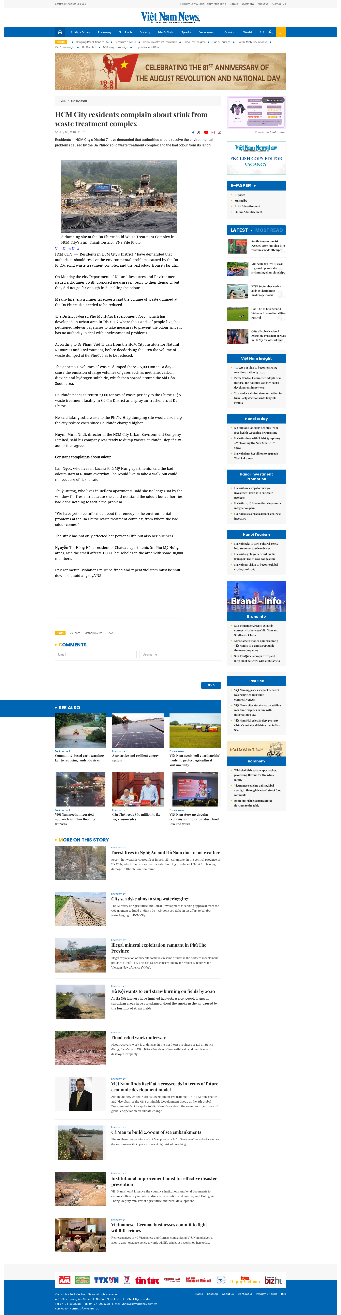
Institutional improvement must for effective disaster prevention (164, 1181)
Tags (60, 633)
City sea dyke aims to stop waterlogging (149, 899)
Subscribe (241, 200)
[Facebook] (193, 132)
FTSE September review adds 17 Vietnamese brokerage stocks (266, 290)
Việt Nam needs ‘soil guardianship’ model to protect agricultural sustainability (195, 760)
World (247, 32)
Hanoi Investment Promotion (160, 42)
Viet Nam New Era (125, 42)
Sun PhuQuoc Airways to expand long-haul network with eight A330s (257, 658)
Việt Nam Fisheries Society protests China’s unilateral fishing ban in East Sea (257, 725)
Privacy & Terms (266, 1294)
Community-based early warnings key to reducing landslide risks (79, 757)
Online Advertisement (248, 212)
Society (145, 32)
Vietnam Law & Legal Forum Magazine (203, 4)
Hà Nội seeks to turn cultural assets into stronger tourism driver (256, 546)
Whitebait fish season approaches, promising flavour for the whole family (255, 775)
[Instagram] (213, 132)
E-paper (241, 186)
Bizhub (234, 4)
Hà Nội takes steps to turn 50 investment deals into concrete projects (253, 492)
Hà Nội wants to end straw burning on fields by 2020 (163, 991)
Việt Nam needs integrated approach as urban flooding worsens (75, 819)
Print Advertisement (247, 206)
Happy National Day (147, 47)
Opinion (229, 32)
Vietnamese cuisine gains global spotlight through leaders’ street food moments (257, 790)
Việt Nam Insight (65, 47)
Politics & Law (80, 32)
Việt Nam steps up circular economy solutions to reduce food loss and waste (194, 819)
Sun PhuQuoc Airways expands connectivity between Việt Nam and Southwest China (256, 630)
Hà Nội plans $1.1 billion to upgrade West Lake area (256, 456)
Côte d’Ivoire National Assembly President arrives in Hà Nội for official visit (268, 335)
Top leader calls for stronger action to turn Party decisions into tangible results (258, 398)
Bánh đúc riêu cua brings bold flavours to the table (253, 803)
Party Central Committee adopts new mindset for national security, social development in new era (257, 382)
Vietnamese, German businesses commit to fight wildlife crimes (159, 1227)
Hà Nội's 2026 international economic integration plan (258, 505)
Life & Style (165, 32)
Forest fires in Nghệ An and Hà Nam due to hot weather (165, 852)
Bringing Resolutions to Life (92, 42)
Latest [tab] (239, 230)
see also (69, 708)
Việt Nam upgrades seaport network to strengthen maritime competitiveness (256, 694)
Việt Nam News (170, 17)
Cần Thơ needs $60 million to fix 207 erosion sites (136, 816)
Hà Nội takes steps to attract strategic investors (257, 516)
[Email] (219, 132)
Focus (61, 42)
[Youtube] (206, 132)
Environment (207, 32)
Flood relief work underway (138, 1037)
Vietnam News (93, 633)
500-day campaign (115, 47)
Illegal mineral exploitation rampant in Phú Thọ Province (158, 948)
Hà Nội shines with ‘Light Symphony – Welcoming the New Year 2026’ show (257, 443)
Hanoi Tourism (222, 42)
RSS (283, 1294)
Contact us (245, 1294)
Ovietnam (248, 4)
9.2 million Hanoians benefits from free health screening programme (256, 430)
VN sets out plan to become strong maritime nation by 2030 (255, 370)
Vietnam (75, 633)
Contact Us (279, 4)
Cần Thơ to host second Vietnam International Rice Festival (268, 313)
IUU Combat (89, 47)
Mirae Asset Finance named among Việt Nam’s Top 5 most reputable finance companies (256, 645)
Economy (104, 32)
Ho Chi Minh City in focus (252, 42)
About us (228, 1294)
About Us (263, 4)
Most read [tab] (269, 230)
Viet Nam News (68, 248)
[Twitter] (199, 132)
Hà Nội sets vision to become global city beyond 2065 (256, 567)
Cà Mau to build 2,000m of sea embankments (156, 1132)
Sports (186, 32)
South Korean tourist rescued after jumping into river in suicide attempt (268, 245)
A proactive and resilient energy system (135, 757)
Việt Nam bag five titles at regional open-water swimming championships (268, 268)
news (110, 633)
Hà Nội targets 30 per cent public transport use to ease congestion (254, 556)
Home (62, 100)
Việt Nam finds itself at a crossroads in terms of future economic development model (164, 1086)
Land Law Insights (195, 42)
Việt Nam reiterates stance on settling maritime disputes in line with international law (257, 710)
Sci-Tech (125, 32)
